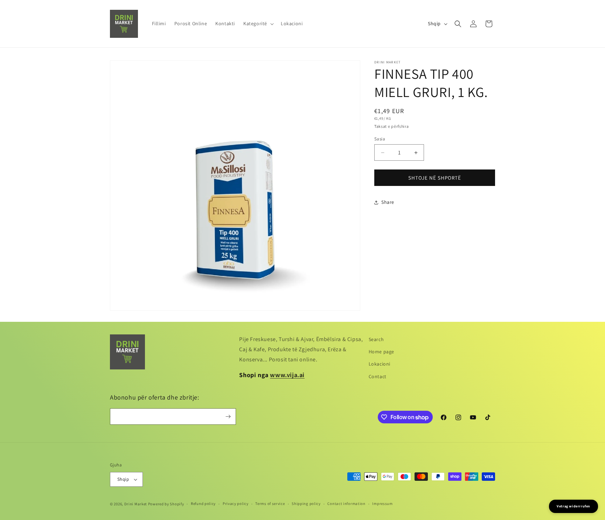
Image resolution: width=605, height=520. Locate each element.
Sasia (379, 139)
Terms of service (270, 503)
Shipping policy (306, 503)
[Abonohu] (228, 416)
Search (376, 339)
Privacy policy (236, 503)
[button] (258, 23)
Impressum (382, 503)
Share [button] (387, 202)
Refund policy (203, 503)
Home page (381, 351)
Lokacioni (379, 364)
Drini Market (135, 503)
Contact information (346, 503)
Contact (378, 376)
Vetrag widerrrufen (573, 506)
